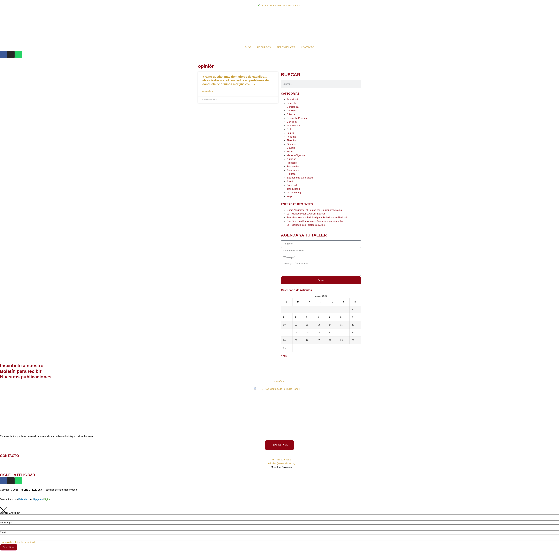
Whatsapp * (6, 522)
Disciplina (292, 122)
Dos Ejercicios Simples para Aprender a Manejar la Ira (315, 221)
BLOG (248, 47)
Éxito (289, 129)
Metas (290, 151)
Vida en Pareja (294, 192)
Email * (3, 532)
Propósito (292, 163)
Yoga (289, 196)
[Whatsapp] (18, 54)
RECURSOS (264, 47)
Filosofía (291, 140)
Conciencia (293, 107)
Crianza (291, 114)
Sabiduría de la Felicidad (300, 177)
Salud (290, 181)
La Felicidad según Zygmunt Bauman (306, 213)
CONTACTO (307, 47)
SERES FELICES (286, 47)
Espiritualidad (294, 125)
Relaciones (293, 170)
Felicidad (291, 137)
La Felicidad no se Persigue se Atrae (306, 225)
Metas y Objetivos (296, 155)
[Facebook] (3, 54)
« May (284, 356)
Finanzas (291, 144)
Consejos (292, 110)
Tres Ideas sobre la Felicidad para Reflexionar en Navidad (317, 217)
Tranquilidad (293, 189)
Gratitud (291, 148)
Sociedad (292, 185)
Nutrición (291, 159)
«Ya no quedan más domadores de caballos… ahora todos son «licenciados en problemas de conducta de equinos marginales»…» (235, 80)
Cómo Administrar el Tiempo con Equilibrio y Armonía (314, 210)
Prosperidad (293, 166)
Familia (290, 133)
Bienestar (292, 103)
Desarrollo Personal (297, 118)
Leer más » (207, 91)
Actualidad (292, 99)
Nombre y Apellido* (10, 513)
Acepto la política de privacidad (18, 542)
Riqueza (291, 174)
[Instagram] (11, 54)
